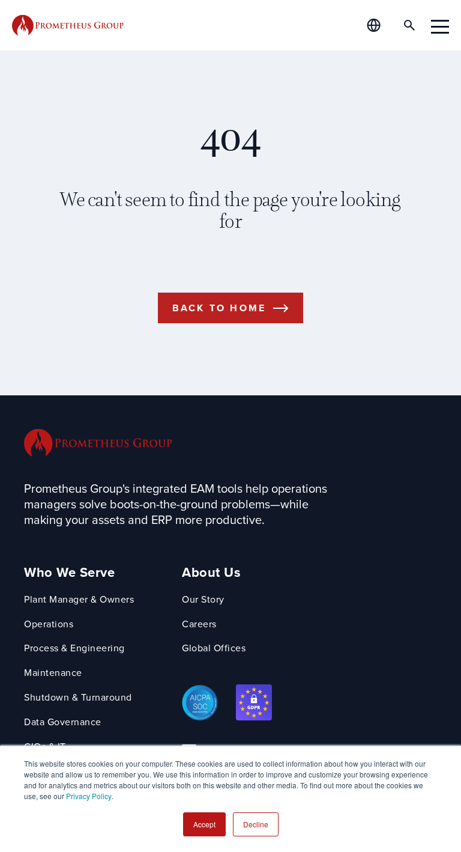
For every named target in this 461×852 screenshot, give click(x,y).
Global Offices (214, 648)
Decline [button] (255, 824)
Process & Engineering (74, 648)
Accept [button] (204, 824)
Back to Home (219, 308)
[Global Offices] (380, 25)
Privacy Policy (89, 796)
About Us (211, 572)
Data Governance (62, 722)
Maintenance (53, 672)
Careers (199, 624)
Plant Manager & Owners (79, 599)
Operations (48, 624)
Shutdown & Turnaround (78, 697)
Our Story (203, 599)
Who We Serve (69, 572)
